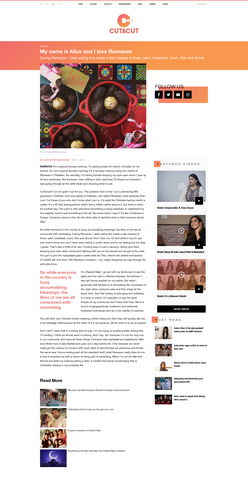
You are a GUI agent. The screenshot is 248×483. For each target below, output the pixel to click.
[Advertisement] (176, 130)
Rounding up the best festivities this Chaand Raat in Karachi (96, 451)
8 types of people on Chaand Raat (84, 430)
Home (81, 4)
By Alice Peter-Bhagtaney (55, 160)
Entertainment (125, 4)
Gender (152, 4)
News (140, 4)
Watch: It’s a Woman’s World (171, 296)
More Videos (181, 309)
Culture (93, 4)
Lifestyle (108, 4)
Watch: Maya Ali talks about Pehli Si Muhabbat (180, 251)
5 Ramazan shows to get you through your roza (90, 409)
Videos (165, 4)
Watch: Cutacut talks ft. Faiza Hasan (175, 207)
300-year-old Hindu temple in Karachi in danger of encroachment (98, 390)
